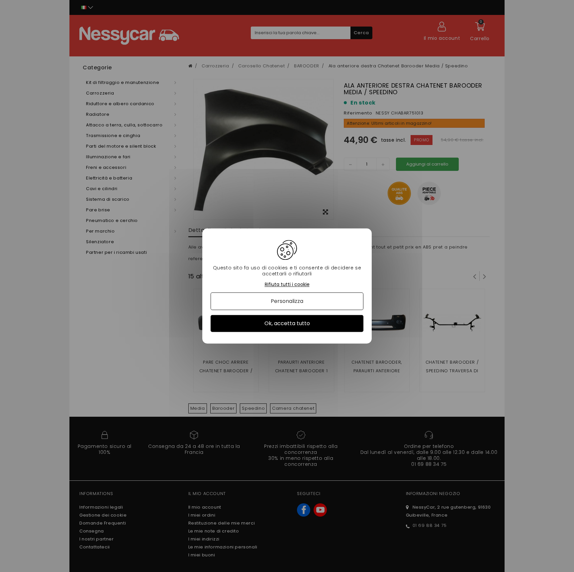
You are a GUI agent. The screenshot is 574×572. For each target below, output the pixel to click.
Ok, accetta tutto (287, 323)
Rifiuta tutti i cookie (287, 284)
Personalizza (287, 301)
